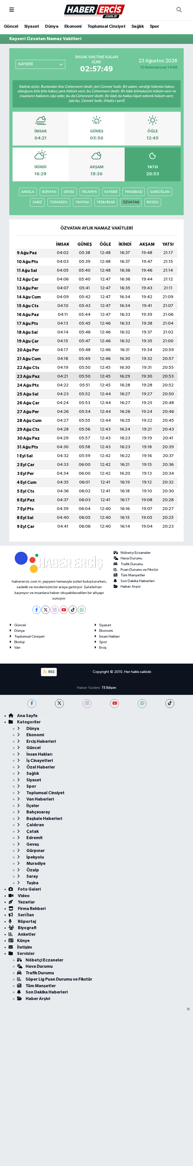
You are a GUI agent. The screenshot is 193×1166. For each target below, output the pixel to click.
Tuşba (32, 883)
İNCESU (153, 202)
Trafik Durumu (132, 564)
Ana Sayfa (27, 716)
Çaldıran (35, 825)
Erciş (103, 647)
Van (17, 647)
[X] (45, 610)
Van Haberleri (40, 799)
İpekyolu (35, 857)
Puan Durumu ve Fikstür (139, 570)
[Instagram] (55, 610)
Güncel (11, 26)
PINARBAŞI (133, 192)
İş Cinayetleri (39, 760)
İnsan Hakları (109, 636)
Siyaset (31, 26)
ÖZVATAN (131, 202)
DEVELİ (69, 192)
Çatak (32, 831)
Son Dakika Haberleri (138, 581)
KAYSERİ (111, 192)
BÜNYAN (49, 192)
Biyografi (26, 928)
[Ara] (179, 10)
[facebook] (31, 703)
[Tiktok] (73, 610)
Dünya (51, 26)
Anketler (26, 934)
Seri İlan (25, 915)
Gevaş (32, 844)
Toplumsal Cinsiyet (106, 26)
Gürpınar (35, 850)
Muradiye (35, 863)
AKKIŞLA (27, 192)
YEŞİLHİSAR (106, 202)
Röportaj (26, 921)
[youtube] (114, 703)
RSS (51, 672)
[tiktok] (169, 703)
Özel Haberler (40, 767)
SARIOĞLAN (160, 192)
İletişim (24, 947)
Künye (23, 941)
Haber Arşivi (130, 586)
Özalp (32, 870)
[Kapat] (190, 1009)
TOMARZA (59, 202)
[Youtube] (64, 610)
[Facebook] (36, 610)
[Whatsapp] (82, 610)
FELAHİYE (89, 192)
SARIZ (37, 202)
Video (23, 896)
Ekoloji (19, 642)
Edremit (34, 838)
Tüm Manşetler (133, 575)
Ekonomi (73, 26)
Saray (32, 876)
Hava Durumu (131, 558)
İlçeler (32, 806)
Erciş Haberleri (41, 741)
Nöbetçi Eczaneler (136, 553)
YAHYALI (82, 202)
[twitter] (59, 703)
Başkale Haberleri (44, 818)
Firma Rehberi (31, 908)
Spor (154, 26)
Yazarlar (26, 902)
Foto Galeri (29, 889)
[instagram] (87, 703)
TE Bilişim (109, 688)
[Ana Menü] (11, 10)
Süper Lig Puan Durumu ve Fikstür (59, 979)
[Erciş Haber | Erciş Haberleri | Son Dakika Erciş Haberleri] (94, 10)
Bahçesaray (38, 812)
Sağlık (137, 26)
